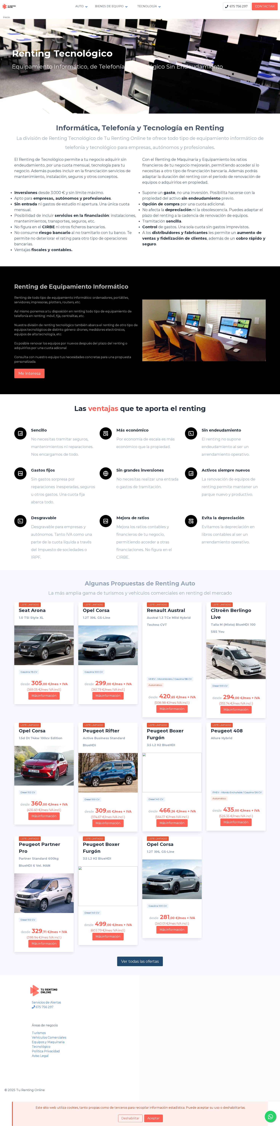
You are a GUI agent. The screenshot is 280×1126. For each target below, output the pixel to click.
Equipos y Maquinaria (48, 1042)
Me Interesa (29, 373)
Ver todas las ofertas (140, 961)
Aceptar (153, 1118)
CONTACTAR (264, 6)
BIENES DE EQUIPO (109, 6)
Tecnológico (41, 1046)
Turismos (39, 1033)
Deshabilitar (130, 1118)
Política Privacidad (46, 1051)
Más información (44, 696)
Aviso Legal (40, 1056)
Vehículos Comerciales (49, 1037)
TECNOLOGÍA (147, 6)
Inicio (6, 17)
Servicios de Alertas (46, 1002)
